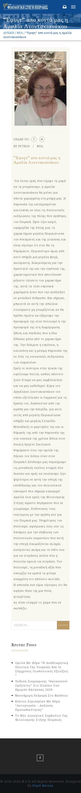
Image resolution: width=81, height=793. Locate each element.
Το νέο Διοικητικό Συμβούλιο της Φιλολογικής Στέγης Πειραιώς (41, 718)
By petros (22, 146)
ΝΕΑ (20, 33)
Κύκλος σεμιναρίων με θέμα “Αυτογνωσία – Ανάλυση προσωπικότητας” (37, 705)
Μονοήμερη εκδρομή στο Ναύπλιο (41, 695)
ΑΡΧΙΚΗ (8, 33)
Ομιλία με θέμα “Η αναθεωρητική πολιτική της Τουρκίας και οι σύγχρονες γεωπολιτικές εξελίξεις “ (41, 669)
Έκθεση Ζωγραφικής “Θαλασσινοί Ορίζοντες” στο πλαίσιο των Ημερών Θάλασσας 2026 (41, 685)
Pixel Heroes (43, 786)
